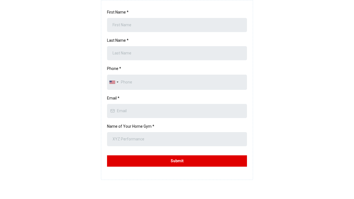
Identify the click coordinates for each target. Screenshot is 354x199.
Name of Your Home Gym (130, 126)
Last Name (118, 40)
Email (113, 98)
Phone (114, 68)
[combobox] (113, 82)
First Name (118, 12)
